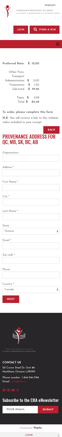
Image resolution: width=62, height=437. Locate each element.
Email (6, 240)
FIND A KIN (47, 29)
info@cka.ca (18, 381)
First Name (10, 182)
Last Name (10, 211)
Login (29, 435)
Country (8, 284)
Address (8, 167)
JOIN (20, 29)
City (5, 196)
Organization (10, 152)
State (5, 225)
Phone (6, 269)
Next (11, 299)
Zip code (8, 255)
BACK (51, 130)
